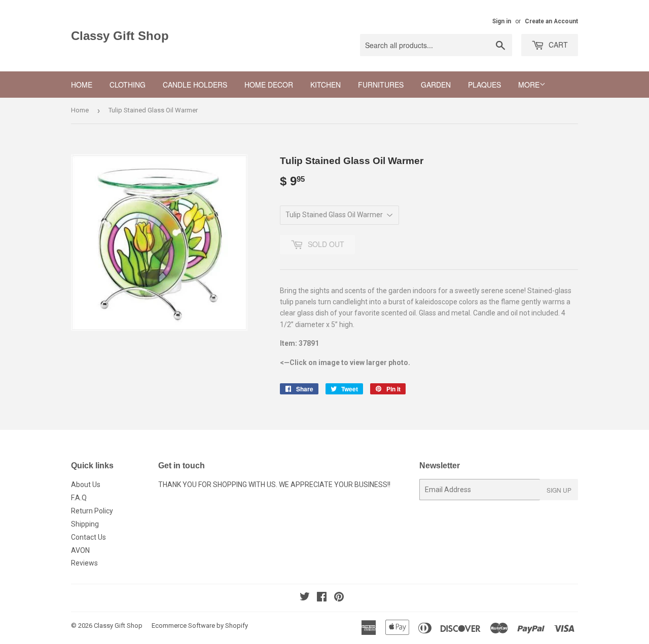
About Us (85, 484)
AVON (80, 550)
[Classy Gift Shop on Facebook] (321, 598)
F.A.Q (79, 498)
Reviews (84, 563)
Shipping (85, 524)
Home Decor (268, 84)
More (528, 84)
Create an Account (551, 21)
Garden (436, 84)
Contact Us (88, 537)
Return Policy (92, 511)
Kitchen (325, 84)
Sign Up (559, 490)
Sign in (501, 21)
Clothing (128, 84)
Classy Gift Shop (120, 36)
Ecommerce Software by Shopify (200, 625)
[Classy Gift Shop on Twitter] (305, 598)
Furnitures (381, 84)
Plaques (484, 84)
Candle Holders (195, 84)
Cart (557, 44)
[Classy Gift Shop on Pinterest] (339, 598)
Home (81, 84)
